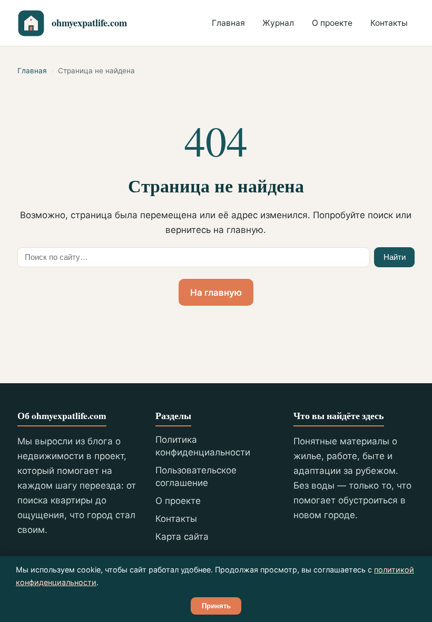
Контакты (389, 23)
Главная (228, 23)
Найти (395, 256)
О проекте (332, 23)
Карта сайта (182, 536)
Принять (216, 606)
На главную (216, 292)
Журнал (278, 23)
